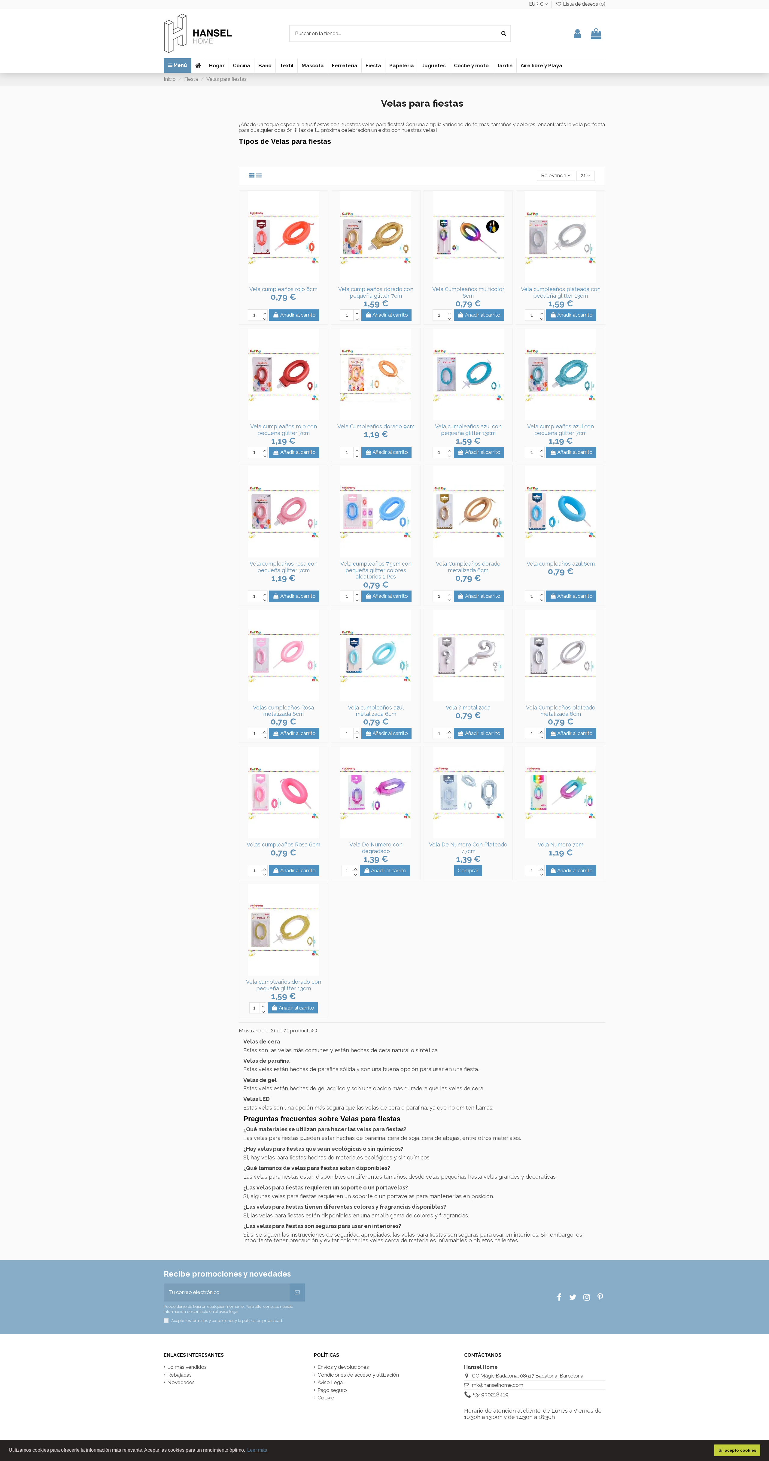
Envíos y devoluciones (343, 1367)
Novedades (181, 1382)
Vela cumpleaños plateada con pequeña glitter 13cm (560, 292)
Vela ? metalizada (468, 707)
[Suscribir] (297, 1292)
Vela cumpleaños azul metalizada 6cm (376, 710)
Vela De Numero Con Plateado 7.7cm (468, 847)
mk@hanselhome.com (497, 1385)
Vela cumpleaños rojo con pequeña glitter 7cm (283, 429)
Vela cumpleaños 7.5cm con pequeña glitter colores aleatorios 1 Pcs (376, 570)
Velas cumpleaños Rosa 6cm (283, 844)
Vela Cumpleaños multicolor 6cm (468, 292)
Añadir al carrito (298, 315)
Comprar (468, 870)
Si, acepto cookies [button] (737, 1450)
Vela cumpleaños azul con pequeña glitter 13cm (468, 429)
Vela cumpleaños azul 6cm (561, 563)
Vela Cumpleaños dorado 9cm (376, 426)
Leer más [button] (257, 1450)
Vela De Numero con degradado (376, 847)
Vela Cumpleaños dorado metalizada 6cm (468, 566)
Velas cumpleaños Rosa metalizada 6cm (283, 710)
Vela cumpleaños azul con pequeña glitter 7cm (560, 429)
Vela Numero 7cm (560, 844)
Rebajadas (179, 1375)
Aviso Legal (331, 1382)
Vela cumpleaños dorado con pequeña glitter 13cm (283, 985)
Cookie (326, 1398)
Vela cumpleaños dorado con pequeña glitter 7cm (375, 292)
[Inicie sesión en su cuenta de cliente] (577, 33)
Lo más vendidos (187, 1367)
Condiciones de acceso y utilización (358, 1375)
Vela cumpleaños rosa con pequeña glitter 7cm (284, 566)
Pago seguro (332, 1390)
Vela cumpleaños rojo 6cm (283, 289)
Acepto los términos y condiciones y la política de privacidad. (227, 1320)
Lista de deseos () (583, 4)
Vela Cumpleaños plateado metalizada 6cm (560, 710)
